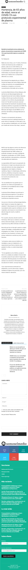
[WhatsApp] (13, 26)
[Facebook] (2, 26)
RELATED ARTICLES (7, 343)
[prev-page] (2, 375)
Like (5, 446)
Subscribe (14, 453)
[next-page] (5, 375)
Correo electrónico (6, 548)
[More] (16, 26)
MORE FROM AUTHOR (18, 343)
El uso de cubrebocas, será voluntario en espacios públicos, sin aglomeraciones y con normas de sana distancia (18, 368)
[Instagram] (12, 336)
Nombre (3, 541)
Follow (14, 446)
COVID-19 (3, 7)
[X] (6, 26)
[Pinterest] (9, 26)
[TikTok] (15, 336)
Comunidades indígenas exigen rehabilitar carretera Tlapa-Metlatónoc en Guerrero (11, 487)
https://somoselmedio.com (14, 317)
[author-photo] (14, 313)
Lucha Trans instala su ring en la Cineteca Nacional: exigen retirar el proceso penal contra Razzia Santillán (13, 493)
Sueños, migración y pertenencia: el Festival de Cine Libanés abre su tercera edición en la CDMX (13, 502)
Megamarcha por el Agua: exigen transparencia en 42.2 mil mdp (12, 497)
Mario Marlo (5, 23)
